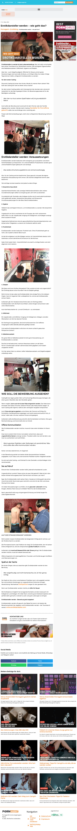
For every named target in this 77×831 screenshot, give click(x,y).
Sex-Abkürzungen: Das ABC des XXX (14, 730)
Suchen (69, 2)
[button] (39, 9)
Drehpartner (23, 584)
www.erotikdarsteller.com (16, 607)
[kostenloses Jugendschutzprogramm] (57, 815)
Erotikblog (14, 29)
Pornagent (5, 29)
